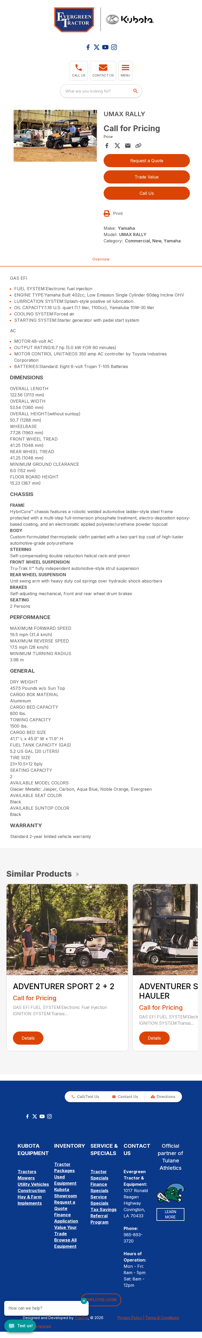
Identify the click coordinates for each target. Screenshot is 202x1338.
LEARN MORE (170, 1214)
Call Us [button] (147, 193)
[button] (79, 70)
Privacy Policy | (131, 1317)
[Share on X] (117, 145)
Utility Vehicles (33, 1184)
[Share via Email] (128, 145)
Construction (32, 1190)
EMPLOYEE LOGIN (101, 1300)
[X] (96, 47)
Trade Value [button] (147, 177)
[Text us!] (20, 1326)
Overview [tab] (101, 259)
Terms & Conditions (162, 1317)
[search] (136, 91)
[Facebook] (88, 47)
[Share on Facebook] (107, 145)
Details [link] (28, 1038)
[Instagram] (114, 47)
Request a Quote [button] (146, 160)
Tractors (27, 1171)
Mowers (26, 1178)
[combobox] (101, 91)
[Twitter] (34, 1116)
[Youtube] (105, 47)
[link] (163, 1097)
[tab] (101, 377)
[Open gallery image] (55, 136)
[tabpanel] (55, 136)
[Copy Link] (138, 145)
